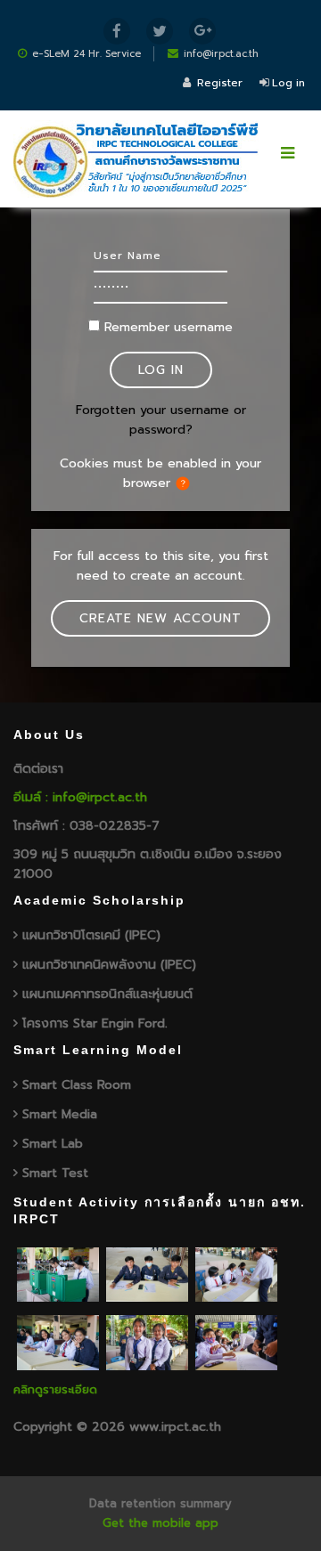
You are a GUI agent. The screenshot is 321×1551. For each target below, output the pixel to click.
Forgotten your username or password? (161, 420)
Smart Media (59, 1114)
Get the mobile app (160, 1522)
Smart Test (55, 1173)
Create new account (160, 618)
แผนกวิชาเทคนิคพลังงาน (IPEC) (109, 964)
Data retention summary (160, 1503)
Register (220, 83)
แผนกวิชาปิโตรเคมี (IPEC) (91, 935)
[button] (186, 483)
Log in (288, 83)
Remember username (168, 327)
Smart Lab (52, 1143)
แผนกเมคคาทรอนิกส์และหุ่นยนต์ (107, 994)
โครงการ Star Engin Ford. (95, 1023)
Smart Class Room (76, 1085)
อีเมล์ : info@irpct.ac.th (80, 797)
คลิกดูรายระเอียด (55, 1389)
